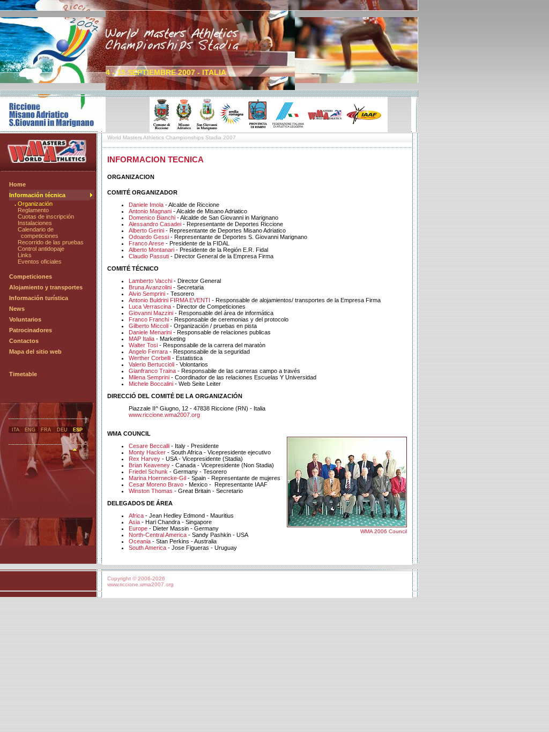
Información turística (38, 298)
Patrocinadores (30, 330)
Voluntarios (25, 319)
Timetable (23, 374)
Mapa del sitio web (35, 351)
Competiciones (30, 276)
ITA (15, 429)
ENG (30, 429)
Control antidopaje (41, 248)
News (17, 308)
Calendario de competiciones (36, 232)
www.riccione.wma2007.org (164, 415)
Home (17, 184)
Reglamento (33, 210)
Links (25, 255)
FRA (46, 429)
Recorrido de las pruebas (51, 242)
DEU (62, 429)
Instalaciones (35, 223)
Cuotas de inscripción (46, 216)
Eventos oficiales (40, 261)
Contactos (24, 341)
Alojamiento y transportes (46, 287)
